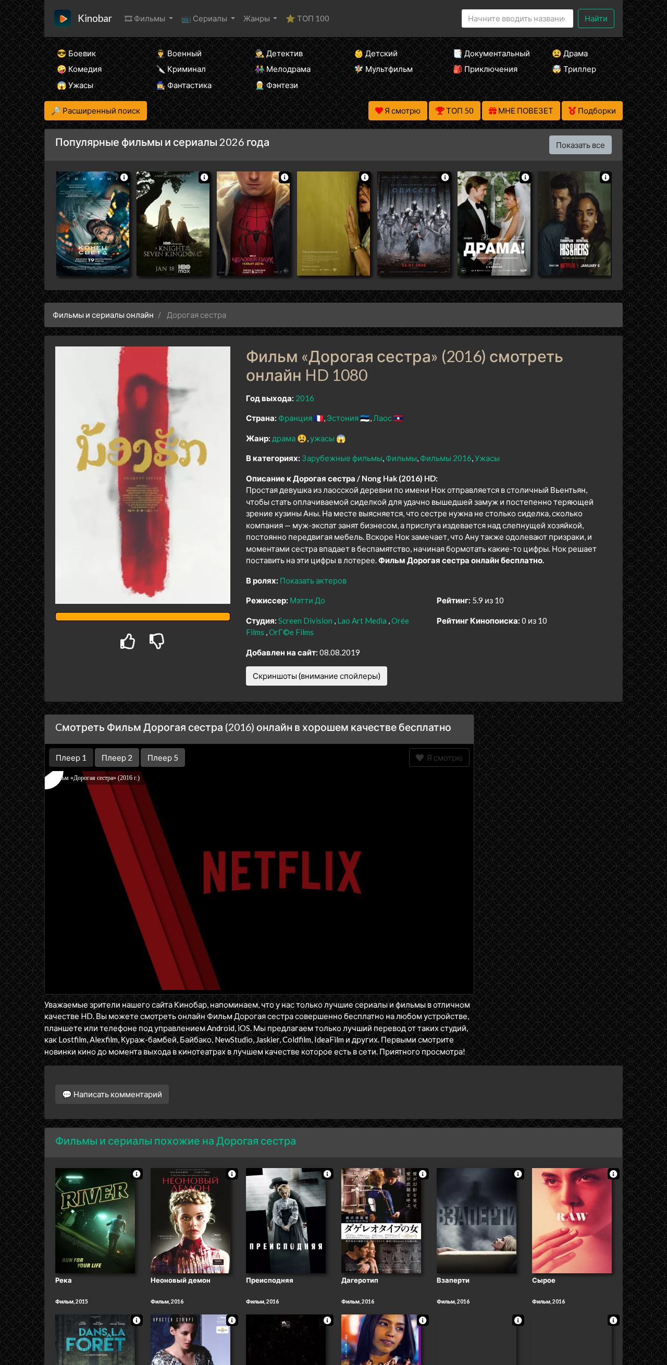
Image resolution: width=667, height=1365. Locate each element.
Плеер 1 (71, 757)
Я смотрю (443, 757)
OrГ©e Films (291, 632)
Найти (596, 18)
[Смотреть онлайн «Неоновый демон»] (190, 1219)
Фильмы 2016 (446, 458)
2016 (304, 398)
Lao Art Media (362, 620)
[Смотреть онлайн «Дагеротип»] (381, 1219)
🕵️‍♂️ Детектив (279, 53)
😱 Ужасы (75, 85)
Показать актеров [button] (313, 580)
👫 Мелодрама (283, 68)
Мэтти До (307, 600)
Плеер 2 (117, 757)
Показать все (580, 145)
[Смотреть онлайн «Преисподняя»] (286, 1219)
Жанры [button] (257, 18)
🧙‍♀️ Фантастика (184, 85)
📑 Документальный (488, 53)
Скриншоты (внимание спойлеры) (316, 675)
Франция (295, 418)
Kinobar (95, 18)
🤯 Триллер (574, 68)
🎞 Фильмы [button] (146, 18)
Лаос (382, 418)
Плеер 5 (162, 757)
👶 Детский (376, 53)
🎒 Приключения (485, 68)
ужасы (322, 438)
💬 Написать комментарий (112, 1094)
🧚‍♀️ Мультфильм (383, 68)
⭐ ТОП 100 (307, 18)
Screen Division (305, 620)
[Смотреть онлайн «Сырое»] (572, 1219)
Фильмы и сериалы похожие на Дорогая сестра (175, 1140)
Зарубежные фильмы (342, 458)
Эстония (343, 418)
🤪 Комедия (79, 68)
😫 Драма (570, 53)
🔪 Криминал (181, 68)
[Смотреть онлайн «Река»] (95, 1219)
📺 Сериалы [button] (205, 18)
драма (283, 438)
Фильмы (401, 458)
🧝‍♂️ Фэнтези (276, 85)
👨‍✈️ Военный (179, 53)
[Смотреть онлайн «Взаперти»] (476, 1219)
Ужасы (487, 458)
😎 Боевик (76, 53)
